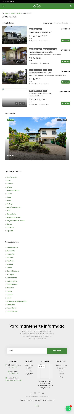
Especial (10, 231)
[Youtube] (43, 393)
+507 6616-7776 (13, 374)
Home (6, 13)
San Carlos (11, 261)
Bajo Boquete (12, 281)
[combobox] (62, 23)
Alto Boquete (12, 278)
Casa (9, 180)
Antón (9, 298)
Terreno (10, 184)
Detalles (65, 40)
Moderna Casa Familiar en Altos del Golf (44, 93)
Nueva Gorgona (13, 271)
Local (9, 200)
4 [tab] (41, 161)
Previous (8, 138)
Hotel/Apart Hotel (14, 207)
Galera (9, 224)
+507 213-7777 (12, 367)
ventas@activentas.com (13, 380)
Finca (9, 197)
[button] (68, 408)
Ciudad (45, 49)
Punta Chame (12, 311)
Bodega (10, 204)
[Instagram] (39, 393)
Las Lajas (10, 274)
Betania (10, 264)
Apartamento (12, 177)
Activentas (34, 84)
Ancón (9, 268)
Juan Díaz (10, 254)
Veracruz (10, 288)
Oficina (9, 187)
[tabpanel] (37, 138)
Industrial (10, 227)
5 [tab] (44, 161)
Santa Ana (11, 304)
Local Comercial (13, 190)
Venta (31, 29)
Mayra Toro (34, 41)
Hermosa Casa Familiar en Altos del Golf (44, 73)
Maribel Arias (34, 63)
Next (66, 138)
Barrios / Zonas (15, 13)
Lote (8, 210)
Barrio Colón (11, 308)
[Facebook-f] (31, 393)
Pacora (9, 291)
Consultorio (11, 214)
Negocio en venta (13, 217)
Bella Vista (11, 251)
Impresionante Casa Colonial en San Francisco (46, 52)
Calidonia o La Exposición (16, 301)
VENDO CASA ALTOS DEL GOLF (40, 32)
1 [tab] (32, 161)
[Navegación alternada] (71, 1)
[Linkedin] (35, 393)
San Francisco (52, 49)
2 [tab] (35, 161)
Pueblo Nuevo (12, 284)
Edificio (9, 194)
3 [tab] (38, 161)
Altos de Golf (38, 29)
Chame (45, 70)
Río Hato (10, 257)
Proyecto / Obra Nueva (15, 221)
